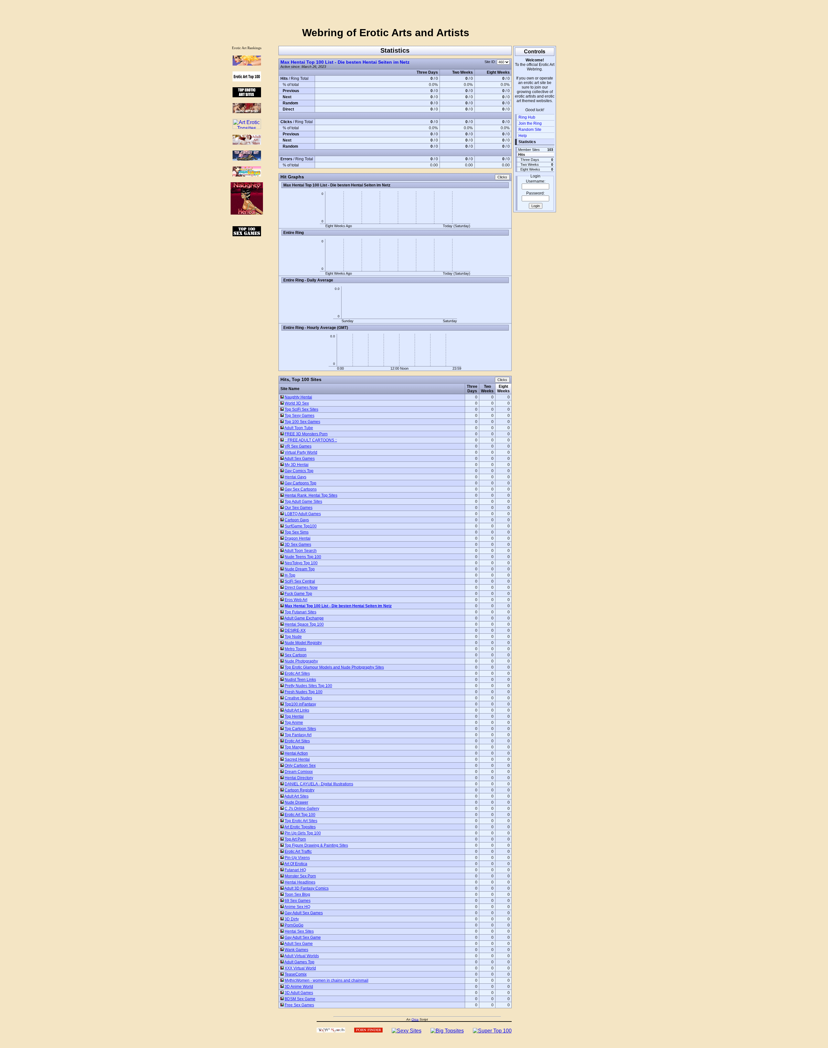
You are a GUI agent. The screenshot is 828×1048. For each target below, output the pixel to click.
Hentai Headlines (300, 882)
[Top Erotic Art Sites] (247, 95)
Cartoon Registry (299, 790)
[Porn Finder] (368, 1030)
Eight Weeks (503, 388)
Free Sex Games (299, 1005)
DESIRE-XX (295, 630)
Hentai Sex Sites (299, 931)
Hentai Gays (295, 477)
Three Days (472, 388)
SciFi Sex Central (300, 581)
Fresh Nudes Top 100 (303, 692)
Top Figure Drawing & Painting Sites (316, 845)
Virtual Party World (301, 452)
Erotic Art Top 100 (300, 814)
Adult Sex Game (298, 943)
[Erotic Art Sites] (247, 111)
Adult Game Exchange (304, 618)
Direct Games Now (301, 587)
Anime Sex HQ (297, 907)
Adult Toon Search (300, 550)
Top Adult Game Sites (303, 501)
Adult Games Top (299, 962)
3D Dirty (292, 919)
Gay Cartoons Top (300, 483)
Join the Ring (530, 123)
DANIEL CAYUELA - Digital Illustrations (319, 784)
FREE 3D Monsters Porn (306, 434)
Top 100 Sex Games (302, 421)
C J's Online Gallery (302, 808)
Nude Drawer (296, 802)
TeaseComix (296, 974)
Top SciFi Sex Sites (301, 409)
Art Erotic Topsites (300, 827)
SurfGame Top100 (301, 526)
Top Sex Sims (297, 532)
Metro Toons (295, 649)
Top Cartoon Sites (300, 728)
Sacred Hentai (297, 759)
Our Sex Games (298, 507)
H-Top (290, 575)
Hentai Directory (299, 778)
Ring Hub (526, 117)
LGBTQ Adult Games (303, 514)
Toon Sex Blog (297, 894)
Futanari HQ (295, 870)
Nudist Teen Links (300, 679)
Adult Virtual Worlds (301, 956)
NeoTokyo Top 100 (301, 563)
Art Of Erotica (295, 864)
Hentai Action (296, 753)
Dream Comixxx (299, 771)
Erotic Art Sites (297, 673)
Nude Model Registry (303, 642)
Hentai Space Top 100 (304, 624)
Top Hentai (294, 716)
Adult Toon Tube (298, 428)
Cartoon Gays (297, 520)
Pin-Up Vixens (297, 857)
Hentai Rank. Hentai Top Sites (311, 495)
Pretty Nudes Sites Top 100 (308, 685)
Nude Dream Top (300, 569)
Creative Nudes (298, 698)
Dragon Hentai (297, 538)
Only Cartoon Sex (300, 765)
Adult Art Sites (296, 796)
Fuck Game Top (298, 593)
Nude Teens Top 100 (303, 557)
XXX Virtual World (300, 968)
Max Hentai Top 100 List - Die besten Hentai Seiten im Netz (344, 62)
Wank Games (296, 949)
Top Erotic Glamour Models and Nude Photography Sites (334, 667)
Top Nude (293, 636)
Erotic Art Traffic (298, 851)
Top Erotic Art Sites (301, 821)
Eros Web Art (296, 600)
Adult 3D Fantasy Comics (306, 888)
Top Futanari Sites (300, 612)
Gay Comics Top (299, 471)
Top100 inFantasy (300, 704)
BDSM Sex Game (300, 999)
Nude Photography (301, 661)
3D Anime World (299, 986)
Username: (535, 181)
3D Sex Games (298, 544)
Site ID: (491, 62)
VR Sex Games (298, 446)
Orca (415, 1019)
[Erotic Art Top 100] (247, 64)
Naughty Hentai (298, 397)
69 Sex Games (297, 900)
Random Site (529, 129)
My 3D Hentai (297, 464)
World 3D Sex (297, 403)
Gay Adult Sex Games (304, 913)
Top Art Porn (295, 839)
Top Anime (294, 722)
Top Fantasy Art (298, 735)
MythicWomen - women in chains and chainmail (326, 980)
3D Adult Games (299, 992)
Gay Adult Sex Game (303, 937)
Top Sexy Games (299, 415)
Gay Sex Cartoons (301, 489)
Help (522, 135)
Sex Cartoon (296, 655)
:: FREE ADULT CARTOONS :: (311, 440)
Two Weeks (487, 388)
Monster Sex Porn (300, 876)
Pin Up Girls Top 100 (303, 833)
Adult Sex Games (299, 458)
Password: (535, 193)
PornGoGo (294, 925)
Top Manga (294, 747)
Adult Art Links (296, 710)
